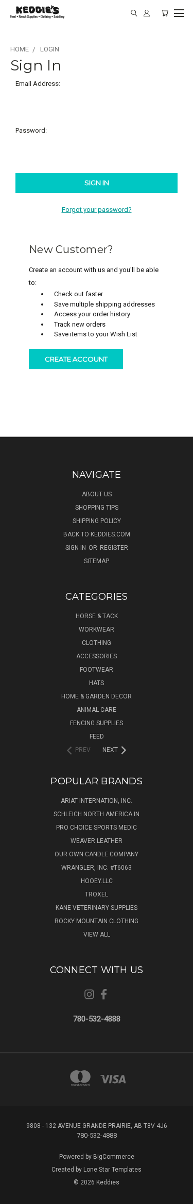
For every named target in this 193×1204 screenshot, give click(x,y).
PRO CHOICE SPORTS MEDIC (96, 827)
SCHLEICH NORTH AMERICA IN (96, 814)
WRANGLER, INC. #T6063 (96, 867)
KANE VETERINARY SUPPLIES (96, 907)
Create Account (76, 359)
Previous (16, 1193)
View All (96, 934)
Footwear (96, 669)
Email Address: (37, 83)
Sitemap (96, 561)
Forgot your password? (97, 209)
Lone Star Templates (112, 1169)
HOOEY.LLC (97, 881)
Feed (97, 736)
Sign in (76, 547)
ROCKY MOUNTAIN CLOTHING (96, 921)
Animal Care (96, 709)
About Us (97, 494)
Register (114, 547)
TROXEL (96, 894)
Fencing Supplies (96, 723)
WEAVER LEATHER (96, 840)
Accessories (96, 656)
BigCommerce (113, 1156)
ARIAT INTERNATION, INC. (96, 800)
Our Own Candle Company (96, 854)
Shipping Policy (97, 521)
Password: (31, 130)
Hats (96, 683)
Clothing (96, 642)
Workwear (96, 629)
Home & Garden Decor (96, 696)
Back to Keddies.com (96, 534)
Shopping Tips (96, 507)
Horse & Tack (97, 616)
